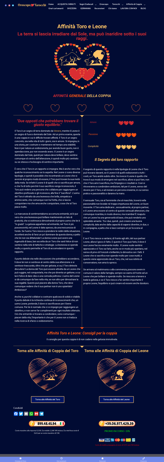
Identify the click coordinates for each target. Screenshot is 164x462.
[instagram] (9, 5)
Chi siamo (112, 8)
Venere (57, 131)
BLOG (143, 8)
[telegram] (13, 5)
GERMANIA (85, 8)
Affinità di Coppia (134, 4)
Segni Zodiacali (86, 4)
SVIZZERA (71, 8)
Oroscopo (103, 4)
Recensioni (99, 8)
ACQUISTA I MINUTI (67, 4)
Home (51, 4)
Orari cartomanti (55, 8)
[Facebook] (6, 5)
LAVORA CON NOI (129, 8)
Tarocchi (116, 4)
